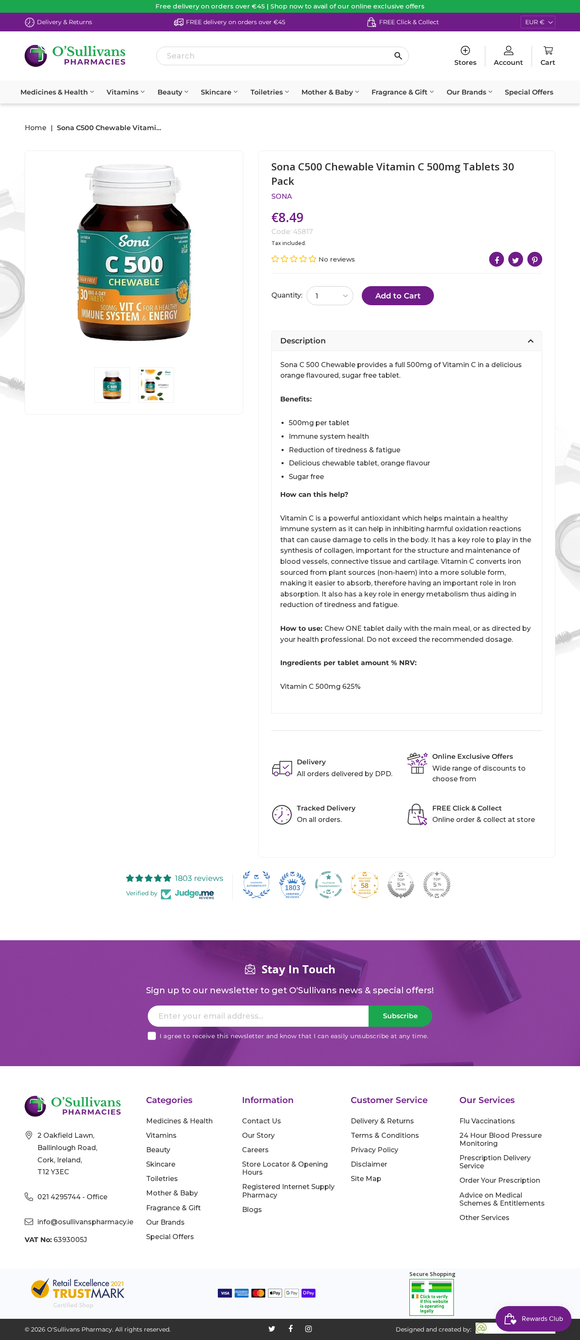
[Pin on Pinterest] (534, 259)
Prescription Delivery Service (495, 1162)
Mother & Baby (328, 92)
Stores (465, 63)
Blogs (252, 1210)
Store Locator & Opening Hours (285, 1168)
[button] (294, 259)
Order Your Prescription (499, 1180)
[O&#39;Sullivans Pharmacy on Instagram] (308, 1329)
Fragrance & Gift (400, 92)
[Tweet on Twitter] (515, 259)
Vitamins (123, 92)
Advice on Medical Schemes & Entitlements (502, 1199)
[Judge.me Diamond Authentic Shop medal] (256, 884)
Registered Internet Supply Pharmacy (288, 1191)
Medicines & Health (55, 92)
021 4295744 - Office (72, 1197)
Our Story (258, 1135)
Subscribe (400, 1016)
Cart (548, 63)
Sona (281, 196)
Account (508, 63)
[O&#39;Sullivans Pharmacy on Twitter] (272, 1329)
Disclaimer (369, 1164)
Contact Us (261, 1121)
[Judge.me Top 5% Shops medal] (400, 884)
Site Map (366, 1179)
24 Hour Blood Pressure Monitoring (500, 1139)
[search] (282, 56)
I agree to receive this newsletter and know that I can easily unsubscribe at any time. (294, 1036)
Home (35, 128)
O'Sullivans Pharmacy (79, 1329)
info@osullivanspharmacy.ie (85, 1222)
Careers (255, 1150)
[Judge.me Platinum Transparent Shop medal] (328, 884)
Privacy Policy (374, 1150)
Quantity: (286, 295)
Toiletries (267, 92)
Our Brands (467, 92)
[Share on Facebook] (496, 259)
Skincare (217, 92)
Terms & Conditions (385, 1135)
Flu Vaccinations (487, 1121)
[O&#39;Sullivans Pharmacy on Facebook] (290, 1329)
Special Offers (529, 92)
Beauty (171, 92)
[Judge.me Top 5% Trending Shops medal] (436, 884)
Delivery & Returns (382, 1121)
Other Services (484, 1218)
